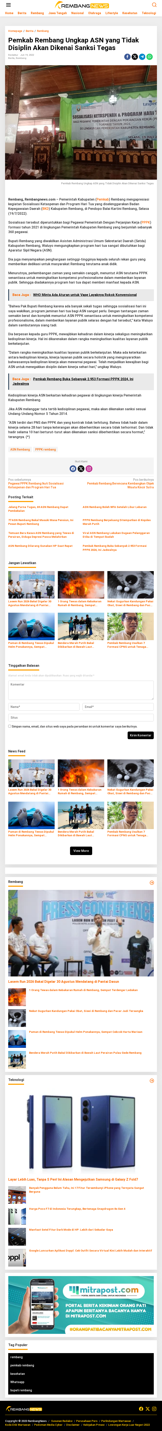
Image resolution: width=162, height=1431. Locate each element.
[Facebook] (73, 468)
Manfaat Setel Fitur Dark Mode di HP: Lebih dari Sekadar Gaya (71, 1229)
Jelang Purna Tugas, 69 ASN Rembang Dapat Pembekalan (38, 508)
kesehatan (17, 1373)
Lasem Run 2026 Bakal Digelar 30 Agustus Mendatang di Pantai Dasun (29, 603)
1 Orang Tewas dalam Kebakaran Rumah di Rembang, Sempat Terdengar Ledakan (79, 603)
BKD (45, 209)
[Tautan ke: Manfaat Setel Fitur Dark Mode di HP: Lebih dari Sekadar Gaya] (17, 1236)
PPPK (146, 222)
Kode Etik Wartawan (17, 1424)
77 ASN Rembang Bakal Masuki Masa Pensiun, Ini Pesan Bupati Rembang (40, 522)
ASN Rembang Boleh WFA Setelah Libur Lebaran (115, 507)
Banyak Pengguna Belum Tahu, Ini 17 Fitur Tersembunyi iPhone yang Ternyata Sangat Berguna (86, 1189)
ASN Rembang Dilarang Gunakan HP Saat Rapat (40, 545)
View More (81, 851)
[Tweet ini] (135, 57)
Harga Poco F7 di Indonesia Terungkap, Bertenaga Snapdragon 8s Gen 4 (77, 1208)
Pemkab (103, 199)
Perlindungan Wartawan (116, 1421)
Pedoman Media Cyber (48, 1424)
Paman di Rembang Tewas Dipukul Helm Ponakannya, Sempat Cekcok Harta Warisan (31, 645)
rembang (16, 1357)
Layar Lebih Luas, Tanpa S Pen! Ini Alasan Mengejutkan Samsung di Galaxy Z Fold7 (73, 1179)
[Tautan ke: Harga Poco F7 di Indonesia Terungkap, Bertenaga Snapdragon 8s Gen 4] (17, 1215)
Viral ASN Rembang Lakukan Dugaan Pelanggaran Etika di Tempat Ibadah (116, 534)
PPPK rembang (45, 449)
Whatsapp (17, 1382)
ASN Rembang (20, 449)
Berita (11, 58)
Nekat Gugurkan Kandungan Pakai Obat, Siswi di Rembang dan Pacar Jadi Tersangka (130, 603)
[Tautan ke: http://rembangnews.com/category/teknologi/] (151, 1080)
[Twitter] (81, 468)
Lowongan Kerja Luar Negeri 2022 (129, 1424)
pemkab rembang (22, 1365)
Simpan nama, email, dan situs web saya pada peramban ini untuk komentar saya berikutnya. (75, 726)
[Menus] (8, 5)
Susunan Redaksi (61, 1421)
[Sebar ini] (127, 57)
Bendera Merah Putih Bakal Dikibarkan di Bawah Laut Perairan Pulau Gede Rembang (78, 645)
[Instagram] (89, 468)
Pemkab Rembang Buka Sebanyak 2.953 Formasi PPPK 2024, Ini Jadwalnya (115, 547)
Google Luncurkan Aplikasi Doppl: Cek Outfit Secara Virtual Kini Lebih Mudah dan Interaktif (90, 1250)
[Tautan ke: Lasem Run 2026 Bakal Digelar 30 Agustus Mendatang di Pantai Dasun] (81, 933)
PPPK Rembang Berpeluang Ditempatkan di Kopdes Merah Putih (117, 522)
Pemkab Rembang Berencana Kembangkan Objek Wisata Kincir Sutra (120, 483)
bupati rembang (21, 1390)
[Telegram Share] (142, 57)
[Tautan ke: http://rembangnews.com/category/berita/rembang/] (151, 882)
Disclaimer (73, 1424)
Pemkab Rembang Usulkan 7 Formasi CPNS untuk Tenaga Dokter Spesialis (126, 645)
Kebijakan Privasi (93, 1424)
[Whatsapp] (149, 57)
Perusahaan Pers (86, 1421)
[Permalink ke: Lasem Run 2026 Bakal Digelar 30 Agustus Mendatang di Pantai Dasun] (31, 584)
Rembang (21, 58)
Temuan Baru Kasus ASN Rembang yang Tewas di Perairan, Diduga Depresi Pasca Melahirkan (41, 534)
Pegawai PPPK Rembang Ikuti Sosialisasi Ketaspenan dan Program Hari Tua (35, 483)
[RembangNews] (81, 4)
